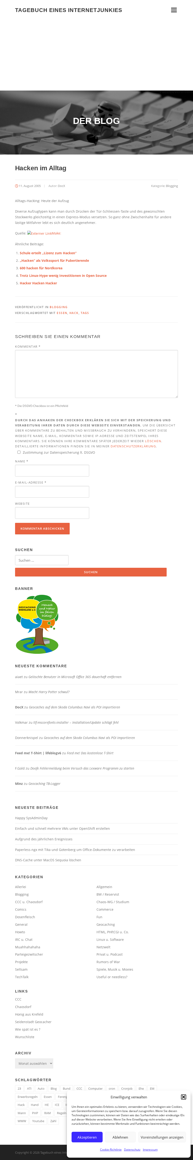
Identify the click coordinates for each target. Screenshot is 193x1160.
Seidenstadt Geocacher (33, 1022)
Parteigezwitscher (29, 954)
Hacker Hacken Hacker (38, 283)
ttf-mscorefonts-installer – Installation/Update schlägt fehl (76, 722)
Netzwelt (103, 947)
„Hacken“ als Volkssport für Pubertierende (54, 260)
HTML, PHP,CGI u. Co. (112, 932)
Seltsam (21, 969)
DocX (61, 186)
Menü (174, 10)
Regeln (61, 1113)
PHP (35, 1113)
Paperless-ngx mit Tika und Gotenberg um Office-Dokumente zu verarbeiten (75, 849)
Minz (19, 783)
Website (22, 503)
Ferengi (63, 1097)
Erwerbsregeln (28, 1097)
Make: (56, 233)
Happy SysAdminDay (31, 818)
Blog (54, 1088)
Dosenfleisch (25, 917)
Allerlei (20, 887)
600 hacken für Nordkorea (41, 268)
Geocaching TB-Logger (44, 783)
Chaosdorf (23, 1007)
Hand (35, 1105)
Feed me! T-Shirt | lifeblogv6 (38, 753)
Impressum (150, 1150)
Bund (66, 1088)
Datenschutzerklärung (133, 446)
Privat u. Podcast (109, 954)
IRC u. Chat (23, 939)
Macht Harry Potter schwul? (48, 692)
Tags (85, 313)
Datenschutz (132, 1150)
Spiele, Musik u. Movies (114, 969)
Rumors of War (108, 962)
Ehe (141, 1088)
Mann (22, 1113)
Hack (74, 313)
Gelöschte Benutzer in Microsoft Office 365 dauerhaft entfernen (74, 677)
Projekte (21, 962)
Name (21, 461)
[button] (183, 1097)
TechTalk (21, 977)
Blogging (172, 186)
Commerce (104, 909)
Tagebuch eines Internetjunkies (68, 10)
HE (47, 1105)
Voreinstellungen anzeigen (162, 1137)
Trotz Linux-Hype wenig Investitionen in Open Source (63, 275)
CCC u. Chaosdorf (29, 902)
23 (19, 1088)
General (21, 924)
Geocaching (105, 924)
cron (112, 1088)
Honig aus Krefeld (29, 1014)
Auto (41, 1088)
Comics (20, 909)
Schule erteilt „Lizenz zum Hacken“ (48, 253)
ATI (29, 1088)
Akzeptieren (87, 1137)
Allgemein (104, 887)
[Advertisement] (96, 55)
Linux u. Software (110, 939)
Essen (62, 313)
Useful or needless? (111, 977)
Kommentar (28, 346)
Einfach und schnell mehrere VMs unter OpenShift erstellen (62, 828)
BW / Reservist (107, 894)
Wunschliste (24, 1037)
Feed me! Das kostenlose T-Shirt (90, 753)
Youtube (38, 1121)
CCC (18, 999)
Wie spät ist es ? (27, 1029)
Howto (20, 932)
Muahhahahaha (27, 947)
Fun (99, 917)
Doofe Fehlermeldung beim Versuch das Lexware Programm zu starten (82, 768)
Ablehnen (120, 1137)
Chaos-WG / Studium (112, 902)
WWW (22, 1121)
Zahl (53, 1121)
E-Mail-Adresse (30, 482)
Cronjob (127, 1088)
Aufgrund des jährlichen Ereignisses (43, 839)
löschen (153, 441)
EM (152, 1088)
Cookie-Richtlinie (111, 1150)
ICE (57, 1105)
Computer (95, 1088)
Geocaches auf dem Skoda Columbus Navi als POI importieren (74, 707)
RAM (47, 1113)
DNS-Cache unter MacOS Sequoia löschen (48, 860)
